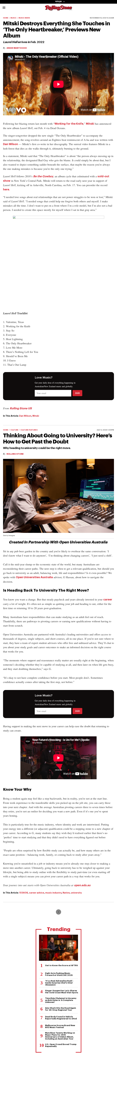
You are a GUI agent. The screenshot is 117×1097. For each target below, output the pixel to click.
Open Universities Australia (34, 577)
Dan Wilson (10, 144)
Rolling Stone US (21, 408)
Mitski (90, 123)
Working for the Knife (69, 123)
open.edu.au (82, 885)
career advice (36, 893)
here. (6, 189)
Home (5, 18)
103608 (23, 893)
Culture (14, 430)
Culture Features (29, 430)
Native (66, 893)
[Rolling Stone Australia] (58, 9)
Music (13, 18)
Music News (24, 18)
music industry (53, 893)
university (76, 893)
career (107, 599)
